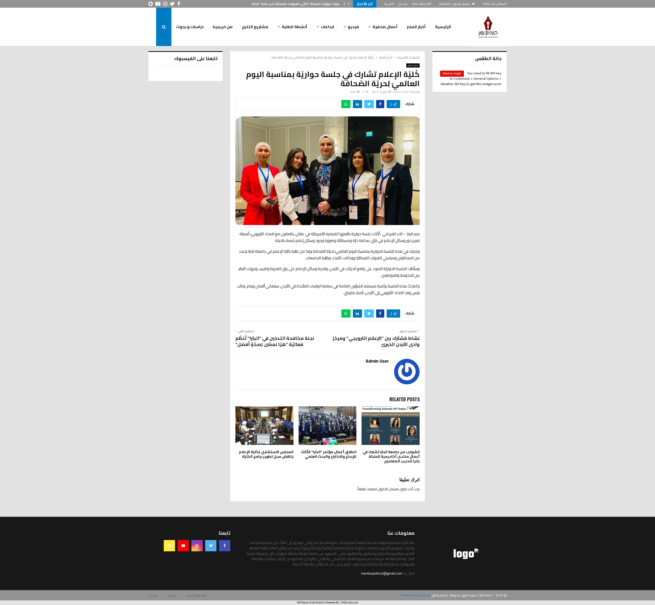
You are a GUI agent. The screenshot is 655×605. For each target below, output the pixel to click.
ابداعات (327, 26)
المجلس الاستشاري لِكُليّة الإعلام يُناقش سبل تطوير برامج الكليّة (266, 454)
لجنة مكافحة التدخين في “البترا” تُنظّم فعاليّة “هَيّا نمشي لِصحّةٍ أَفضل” (274, 341)
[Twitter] (210, 545)
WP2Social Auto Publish (311, 602)
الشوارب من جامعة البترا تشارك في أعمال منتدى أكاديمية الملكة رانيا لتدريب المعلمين (391, 456)
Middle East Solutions (416, 595)
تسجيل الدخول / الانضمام (454, 4)
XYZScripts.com (349, 602)
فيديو (353, 26)
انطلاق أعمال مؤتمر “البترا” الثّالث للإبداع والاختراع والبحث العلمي (328, 454)
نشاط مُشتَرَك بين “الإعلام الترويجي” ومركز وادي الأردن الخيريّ (376, 341)
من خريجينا (223, 26)
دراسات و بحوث (190, 26)
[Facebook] (224, 545)
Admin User (402, 92)
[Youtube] (183, 545)
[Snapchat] (169, 545)
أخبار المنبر (416, 26)
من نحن (403, 4)
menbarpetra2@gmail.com (381, 573)
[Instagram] (197, 545)
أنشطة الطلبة (294, 26)
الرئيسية (443, 26)
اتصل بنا (389, 4)
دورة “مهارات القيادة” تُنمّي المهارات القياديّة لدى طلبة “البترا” (295, 4)
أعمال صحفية (385, 26)
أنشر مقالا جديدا (421, 4)
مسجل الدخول (388, 489)
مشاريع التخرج (255, 26)
